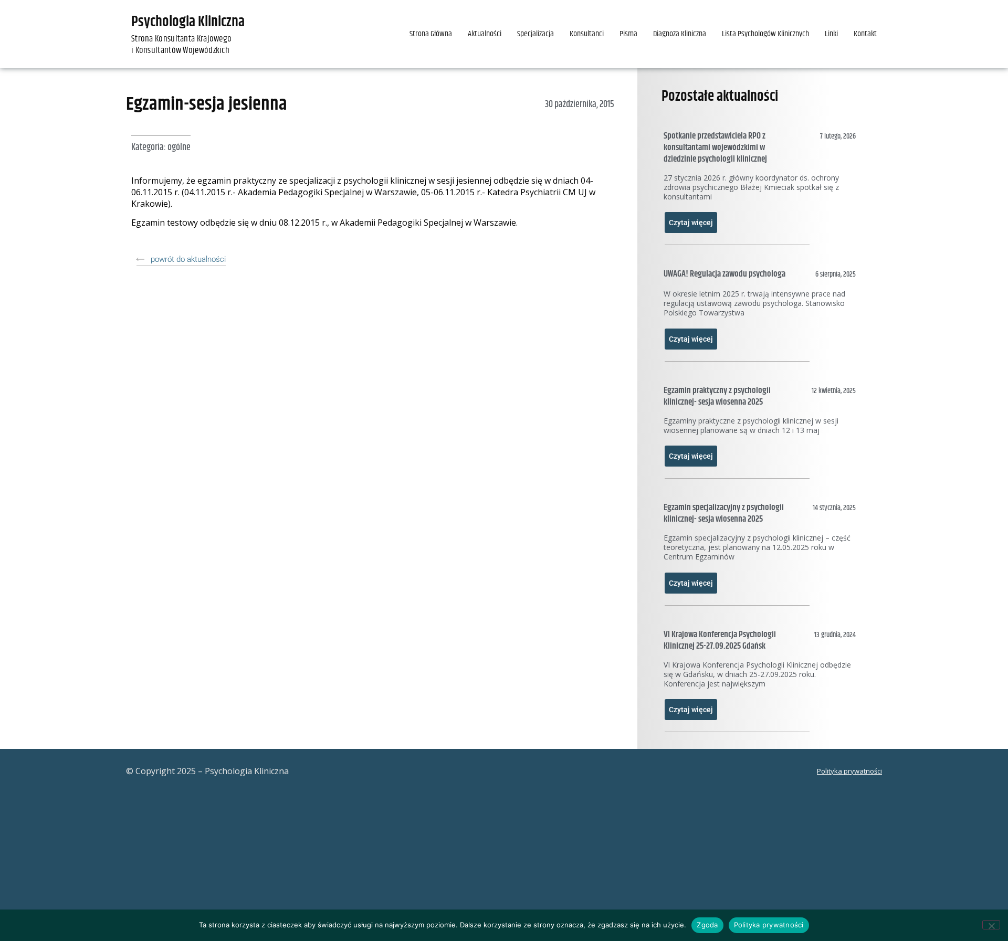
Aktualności (484, 33)
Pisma (628, 33)
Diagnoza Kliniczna (679, 33)
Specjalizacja (535, 33)
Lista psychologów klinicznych (765, 33)
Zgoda (707, 925)
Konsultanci (587, 33)
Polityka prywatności (849, 771)
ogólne (179, 147)
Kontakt (865, 33)
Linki (831, 33)
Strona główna (431, 33)
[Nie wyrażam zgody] (991, 924)
